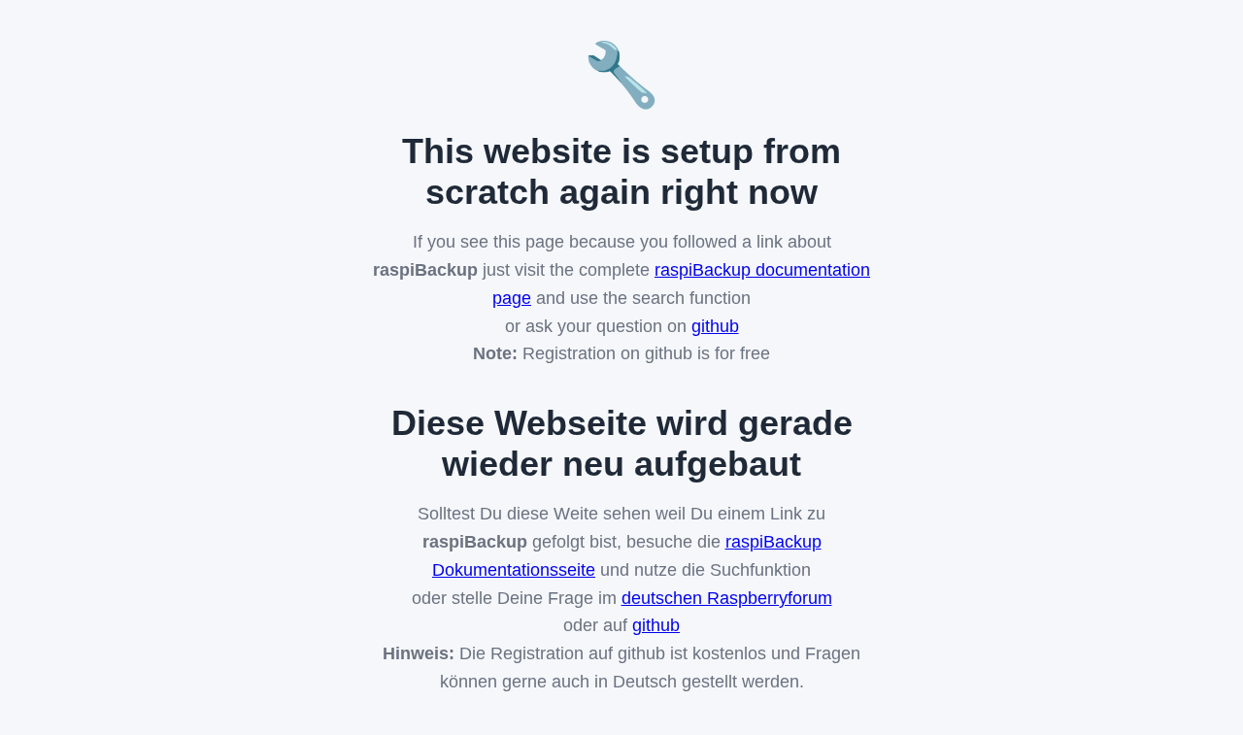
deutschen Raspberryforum (727, 598)
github (715, 326)
